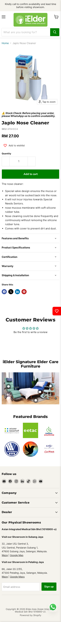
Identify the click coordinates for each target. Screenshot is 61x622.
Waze (5, 555)
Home (5, 43)
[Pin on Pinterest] (24, 291)
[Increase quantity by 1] (32, 161)
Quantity (6, 153)
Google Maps (17, 576)
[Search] (54, 32)
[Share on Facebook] (4, 291)
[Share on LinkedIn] (17, 291)
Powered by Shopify (30, 615)
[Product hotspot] (8, 386)
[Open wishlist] (57, 311)
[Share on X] (10, 291)
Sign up (49, 586)
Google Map (16, 555)
